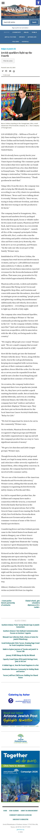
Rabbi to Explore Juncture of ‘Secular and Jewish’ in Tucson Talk (20, 650)
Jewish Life (32, 37)
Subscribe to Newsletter (20, 819)
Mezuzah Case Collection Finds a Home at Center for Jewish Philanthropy (20, 638)
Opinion (22, 37)
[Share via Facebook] (6, 71)
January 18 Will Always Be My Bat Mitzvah (20, 655)
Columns (15, 41)
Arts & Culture (10, 37)
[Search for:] (15, 22)
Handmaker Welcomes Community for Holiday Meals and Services (20, 670)
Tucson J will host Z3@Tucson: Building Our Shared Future (20, 676)
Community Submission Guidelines (20, 815)
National (25, 41)
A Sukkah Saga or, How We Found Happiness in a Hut (20, 665)
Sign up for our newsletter (20, 28)
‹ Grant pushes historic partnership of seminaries (8, 602)
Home (5, 811)
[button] (38, 2)
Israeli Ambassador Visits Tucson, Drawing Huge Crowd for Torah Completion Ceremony (20, 644)
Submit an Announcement (29, 811)
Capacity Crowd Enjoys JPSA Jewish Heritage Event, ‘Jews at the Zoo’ (20, 660)
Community (16, 32)
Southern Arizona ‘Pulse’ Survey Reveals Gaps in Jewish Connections (20, 626)
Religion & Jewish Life (8, 49)
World (34, 32)
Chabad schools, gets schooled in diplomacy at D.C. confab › (32, 603)
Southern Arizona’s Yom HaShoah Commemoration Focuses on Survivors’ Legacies (20, 632)
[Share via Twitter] (3, 71)
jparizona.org (20, 829)
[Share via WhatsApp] (13, 71)
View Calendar (14, 811)
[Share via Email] (10, 71)
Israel (26, 32)
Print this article (8, 61)
